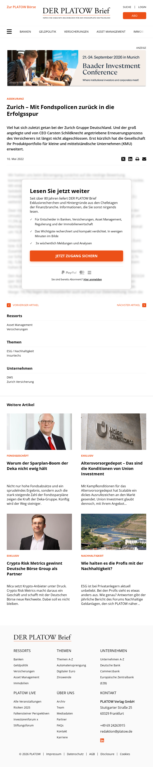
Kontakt (62, 731)
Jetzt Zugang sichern (77, 255)
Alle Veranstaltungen (27, 701)
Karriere (62, 737)
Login (142, 7)
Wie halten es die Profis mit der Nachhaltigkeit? (112, 565)
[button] (123, 159)
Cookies (125, 754)
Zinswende (64, 677)
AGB (92, 754)
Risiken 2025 (22, 707)
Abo (134, 16)
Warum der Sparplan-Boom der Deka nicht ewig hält (37, 465)
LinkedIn (102, 740)
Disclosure (107, 754)
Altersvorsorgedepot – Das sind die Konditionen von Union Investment (112, 468)
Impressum (53, 754)
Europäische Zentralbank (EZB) (117, 680)
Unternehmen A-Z (112, 659)
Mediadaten (65, 713)
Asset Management (111, 31)
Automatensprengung (71, 665)
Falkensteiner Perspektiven (31, 713)
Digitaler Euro (66, 671)
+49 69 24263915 (112, 725)
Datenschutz (75, 754)
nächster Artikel (128, 305)
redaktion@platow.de (116, 731)
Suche (127, 7)
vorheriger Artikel (26, 305)
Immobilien (141, 31)
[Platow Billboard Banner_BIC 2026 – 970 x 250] (76, 68)
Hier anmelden (92, 279)
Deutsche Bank (110, 665)
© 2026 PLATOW (30, 754)
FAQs (60, 725)
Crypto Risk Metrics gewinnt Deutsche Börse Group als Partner (34, 568)
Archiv (61, 701)
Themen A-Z (65, 659)
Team (60, 707)
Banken (25, 31)
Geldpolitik (47, 31)
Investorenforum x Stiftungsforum (26, 722)
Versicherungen (76, 31)
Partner (62, 719)
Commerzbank (110, 671)
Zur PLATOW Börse (21, 7)
